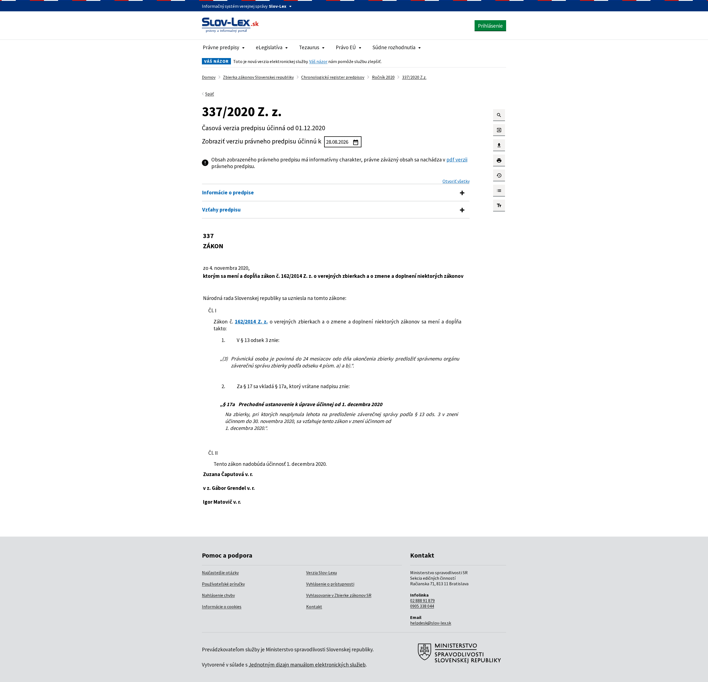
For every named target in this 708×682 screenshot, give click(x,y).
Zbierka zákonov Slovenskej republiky (258, 77)
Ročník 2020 (383, 77)
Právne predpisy (221, 47)
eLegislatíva (269, 47)
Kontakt (314, 606)
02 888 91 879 (422, 600)
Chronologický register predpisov (332, 77)
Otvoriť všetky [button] (456, 181)
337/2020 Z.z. (414, 77)
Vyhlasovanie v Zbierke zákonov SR (338, 595)
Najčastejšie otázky (220, 572)
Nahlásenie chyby (218, 595)
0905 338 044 (422, 606)
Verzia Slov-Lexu (321, 572)
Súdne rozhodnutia (394, 47)
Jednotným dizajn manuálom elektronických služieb (307, 664)
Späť (209, 93)
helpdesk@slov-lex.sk (430, 623)
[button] (499, 115)
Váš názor (318, 61)
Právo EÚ (346, 47)
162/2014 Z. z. (251, 321)
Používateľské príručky (223, 584)
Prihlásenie (490, 25)
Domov (208, 77)
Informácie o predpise (228, 192)
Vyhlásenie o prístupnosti (330, 584)
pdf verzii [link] (456, 159)
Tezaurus (309, 47)
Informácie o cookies (221, 606)
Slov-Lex (277, 6)
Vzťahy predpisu (221, 209)
